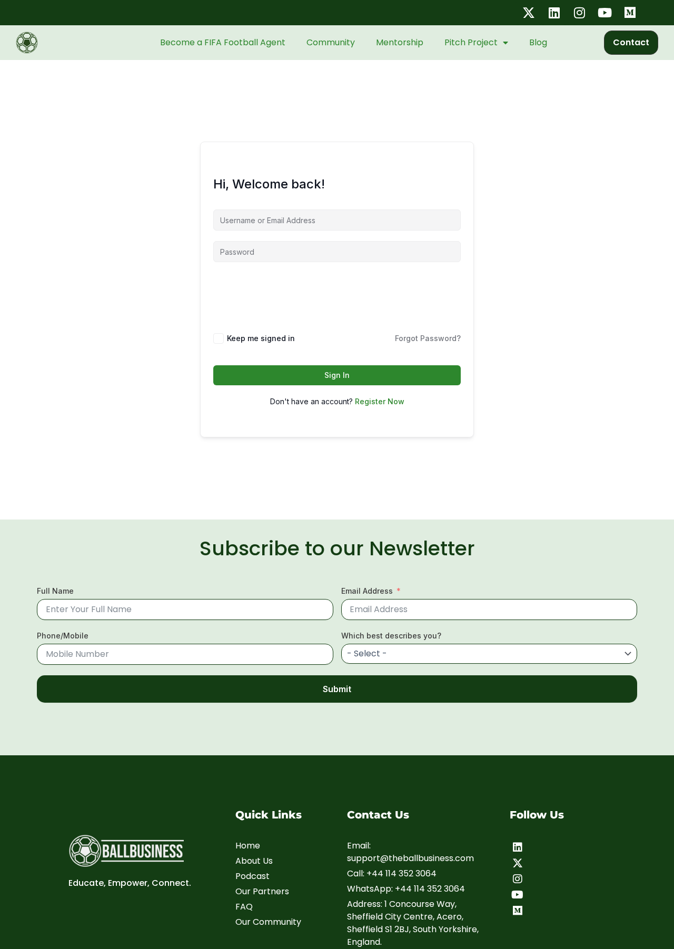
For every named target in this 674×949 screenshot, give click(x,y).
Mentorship (399, 42)
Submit (337, 689)
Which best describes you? (391, 635)
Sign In (337, 375)
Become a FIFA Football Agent (222, 42)
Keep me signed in (261, 338)
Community (330, 42)
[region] (137, 866)
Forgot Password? (428, 338)
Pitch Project (471, 42)
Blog (538, 42)
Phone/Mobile (62, 635)
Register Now (379, 401)
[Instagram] (518, 879)
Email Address (367, 590)
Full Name (55, 590)
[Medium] (518, 910)
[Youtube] (518, 895)
